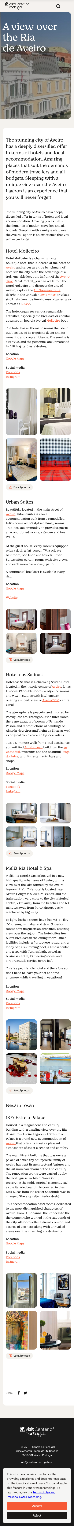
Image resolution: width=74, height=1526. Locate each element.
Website (12, 597)
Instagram (13, 377)
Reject (37, 1515)
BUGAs (25, 304)
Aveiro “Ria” (50, 700)
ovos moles (48, 295)
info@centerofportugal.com (37, 1462)
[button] (67, 6)
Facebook (13, 372)
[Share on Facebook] (19, 1393)
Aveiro (10, 267)
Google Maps (15, 358)
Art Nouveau (33, 747)
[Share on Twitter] (25, 1393)
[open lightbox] (21, 411)
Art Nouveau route (47, 290)
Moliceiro (53, 320)
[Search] (58, 6)
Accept (37, 1506)
